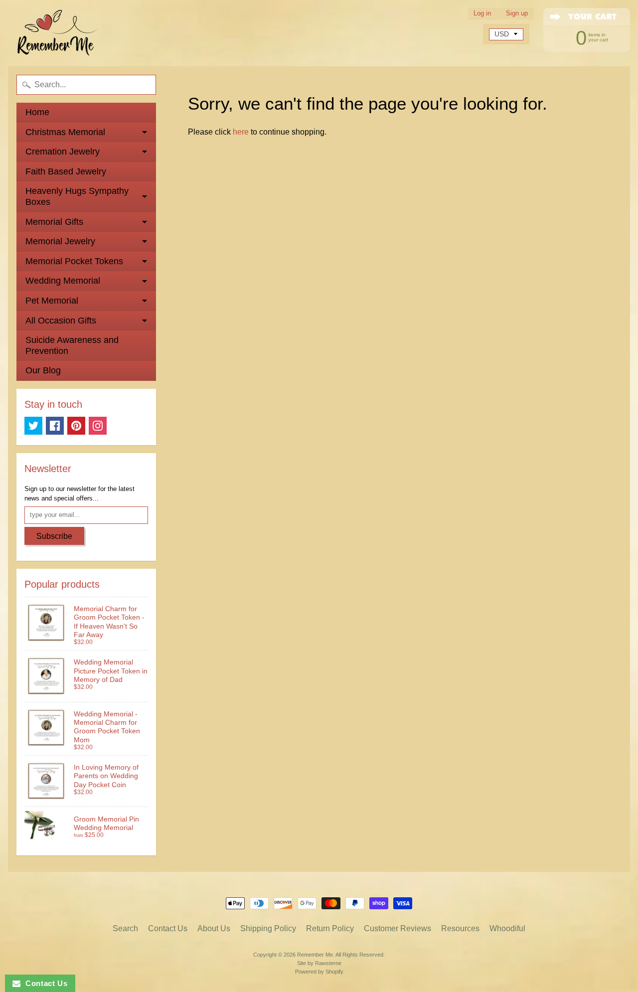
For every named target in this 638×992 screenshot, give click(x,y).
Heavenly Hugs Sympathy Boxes (77, 196)
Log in (482, 13)
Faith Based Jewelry (65, 171)
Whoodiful (507, 928)
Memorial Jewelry (60, 241)
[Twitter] (33, 426)
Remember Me (315, 955)
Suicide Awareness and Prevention (72, 345)
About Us (213, 928)
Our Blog (43, 370)
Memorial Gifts (54, 222)
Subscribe (54, 536)
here (241, 132)
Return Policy (330, 928)
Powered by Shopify (319, 972)
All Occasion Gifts (60, 321)
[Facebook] (55, 426)
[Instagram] (98, 426)
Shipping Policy (268, 928)
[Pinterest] (76, 426)
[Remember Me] (58, 33)
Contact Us (167, 928)
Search (125, 928)
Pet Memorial (51, 301)
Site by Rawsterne (319, 963)
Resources (460, 928)
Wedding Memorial (62, 281)
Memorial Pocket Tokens (74, 261)
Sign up (517, 13)
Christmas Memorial (65, 132)
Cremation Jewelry (62, 152)
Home (37, 112)
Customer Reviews (397, 928)
